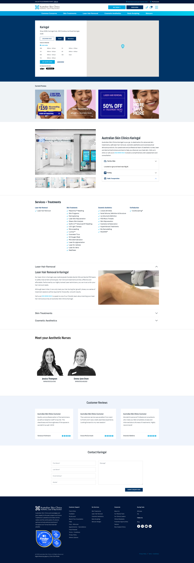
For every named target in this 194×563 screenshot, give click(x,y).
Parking (109, 173)
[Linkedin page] (150, 526)
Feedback (71, 514)
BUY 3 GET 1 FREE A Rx (44, 1)
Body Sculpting (133, 13)
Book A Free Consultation (76, 519)
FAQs (70, 522)
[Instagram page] (142, 526)
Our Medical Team (119, 514)
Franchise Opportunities (121, 522)
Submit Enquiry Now (134, 489)
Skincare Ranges (96, 522)
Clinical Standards (119, 519)
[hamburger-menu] (156, 7)
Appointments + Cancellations (77, 527)
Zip (138, 514)
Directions (71, 38)
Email (59, 38)
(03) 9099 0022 (47, 38)
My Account (72, 516)
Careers (116, 524)
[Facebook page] (138, 526)
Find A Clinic (72, 511)
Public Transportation (113, 179)
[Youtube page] (146, 526)
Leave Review (60, 62)
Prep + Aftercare (74, 524)
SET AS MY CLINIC (47, 62)
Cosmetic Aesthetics (112, 13)
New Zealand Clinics (120, 527)
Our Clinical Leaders (119, 516)
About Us (116, 511)
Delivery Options (73, 537)
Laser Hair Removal (90, 13)
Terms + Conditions (74, 532)
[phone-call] (147, 7)
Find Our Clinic (111, 161)
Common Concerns (49, 13)
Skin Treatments (69, 13)
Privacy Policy (73, 535)
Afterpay (139, 511)
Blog (138, 522)
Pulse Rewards (73, 529)
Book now (134, 7)
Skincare (149, 13)
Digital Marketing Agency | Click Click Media (47, 556)
